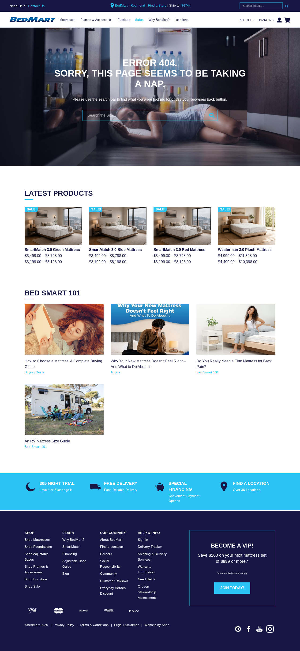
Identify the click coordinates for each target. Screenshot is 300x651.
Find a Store (157, 5)
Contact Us (36, 6)
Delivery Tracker (150, 546)
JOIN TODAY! (232, 588)
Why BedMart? (159, 20)
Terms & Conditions (94, 625)
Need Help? (146, 579)
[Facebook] (249, 629)
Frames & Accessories (96, 20)
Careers (106, 554)
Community (108, 573)
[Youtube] (259, 629)
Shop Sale (32, 586)
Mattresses (67, 20)
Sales (139, 20)
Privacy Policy (64, 625)
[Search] (286, 5)
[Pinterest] (238, 629)
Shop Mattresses (37, 539)
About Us (247, 20)
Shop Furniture (36, 579)
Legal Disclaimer (126, 625)
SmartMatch (71, 546)
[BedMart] (33, 20)
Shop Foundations (38, 546)
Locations (181, 20)
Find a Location (111, 546)
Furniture (124, 20)
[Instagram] (270, 629)
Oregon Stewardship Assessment (147, 592)
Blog (65, 573)
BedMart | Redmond (130, 5)
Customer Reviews (114, 581)
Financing (266, 20)
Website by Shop (156, 624)
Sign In (143, 539)
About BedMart (111, 539)
